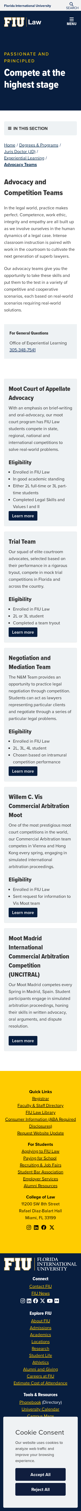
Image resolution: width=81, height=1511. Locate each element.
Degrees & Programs (38, 145)
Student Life (40, 1355)
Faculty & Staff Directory (40, 1105)
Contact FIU (40, 1286)
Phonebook (30, 1402)
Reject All (40, 1489)
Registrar (40, 1098)
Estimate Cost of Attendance (40, 1383)
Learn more (23, 516)
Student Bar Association (40, 1172)
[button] (71, 5)
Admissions (40, 1328)
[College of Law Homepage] (22, 22)
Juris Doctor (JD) (19, 151)
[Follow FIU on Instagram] (24, 1301)
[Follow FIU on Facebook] (36, 1301)
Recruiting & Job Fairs (40, 1165)
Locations (41, 1341)
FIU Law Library (41, 1112)
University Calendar (40, 1409)
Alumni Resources (40, 1186)
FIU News (41, 1293)
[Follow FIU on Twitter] (43, 1301)
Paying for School (40, 1158)
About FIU (40, 1321)
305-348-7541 (23, 350)
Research (40, 1348)
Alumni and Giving (40, 1369)
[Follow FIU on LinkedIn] (30, 1301)
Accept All (40, 1474)
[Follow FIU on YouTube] (50, 1301)
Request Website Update (40, 1133)
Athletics (40, 1362)
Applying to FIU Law (40, 1151)
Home (9, 145)
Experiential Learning (24, 158)
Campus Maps (40, 1416)
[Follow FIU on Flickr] (57, 1301)
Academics (40, 1334)
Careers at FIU (40, 1376)
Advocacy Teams (20, 164)
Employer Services (40, 1179)
